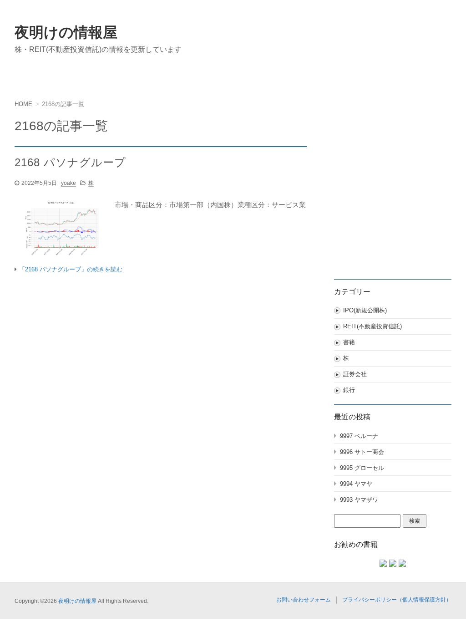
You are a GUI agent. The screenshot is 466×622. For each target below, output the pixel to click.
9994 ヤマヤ (356, 483)
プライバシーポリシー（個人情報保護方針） (396, 600)
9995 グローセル (362, 467)
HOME (23, 104)
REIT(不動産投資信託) (372, 326)
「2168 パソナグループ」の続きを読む (70, 269)
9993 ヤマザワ (359, 499)
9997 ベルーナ (359, 436)
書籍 (349, 342)
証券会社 (355, 374)
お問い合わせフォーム (303, 600)
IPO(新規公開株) (365, 310)
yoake (68, 183)
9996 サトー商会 (362, 452)
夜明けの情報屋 (66, 32)
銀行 (349, 390)
